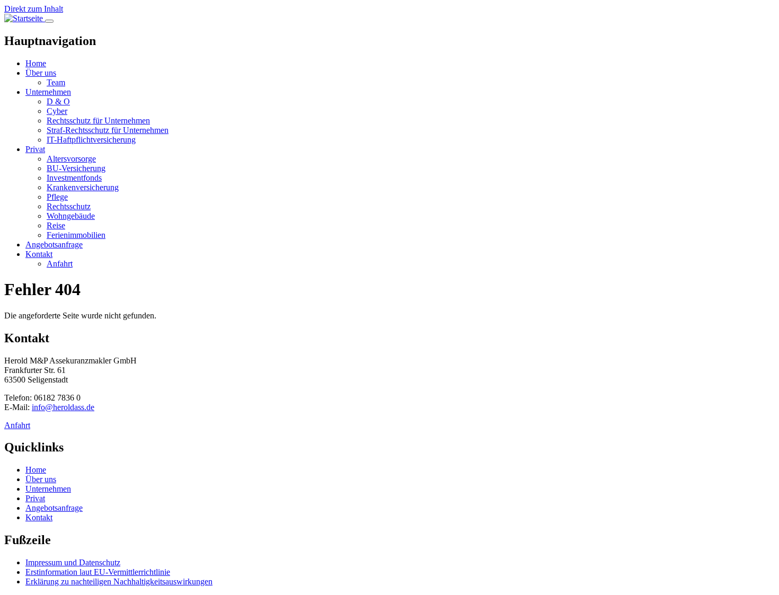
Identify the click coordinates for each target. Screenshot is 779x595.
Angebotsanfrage (54, 244)
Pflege (57, 196)
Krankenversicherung (83, 187)
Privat (35, 149)
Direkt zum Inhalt (33, 8)
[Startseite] (24, 18)
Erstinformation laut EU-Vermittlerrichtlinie (97, 571)
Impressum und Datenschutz (72, 562)
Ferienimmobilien (76, 234)
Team (56, 82)
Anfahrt (60, 263)
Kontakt (38, 254)
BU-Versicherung (76, 168)
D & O (58, 101)
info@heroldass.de (63, 407)
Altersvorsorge (71, 158)
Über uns (40, 72)
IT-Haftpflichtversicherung (91, 139)
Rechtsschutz (69, 206)
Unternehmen (48, 91)
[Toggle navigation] (49, 21)
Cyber (57, 111)
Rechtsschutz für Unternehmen (98, 120)
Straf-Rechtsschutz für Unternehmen (108, 130)
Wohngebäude (71, 215)
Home (35, 63)
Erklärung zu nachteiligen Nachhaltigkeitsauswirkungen (119, 581)
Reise (56, 225)
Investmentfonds (74, 177)
